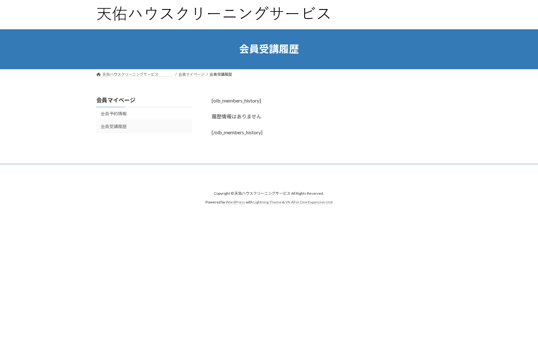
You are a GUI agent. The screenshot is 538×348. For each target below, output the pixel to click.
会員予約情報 (114, 113)
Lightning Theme (267, 202)
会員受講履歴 (114, 126)
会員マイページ (115, 100)
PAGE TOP (520, 332)
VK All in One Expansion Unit (309, 202)
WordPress (235, 202)
